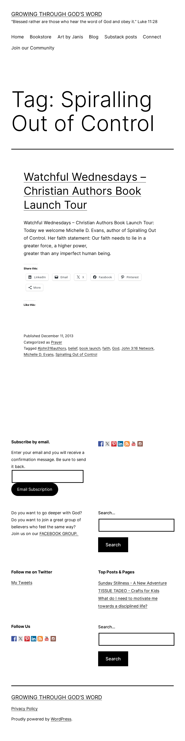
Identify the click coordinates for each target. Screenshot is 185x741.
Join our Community (32, 48)
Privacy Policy (24, 708)
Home (17, 37)
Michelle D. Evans (38, 354)
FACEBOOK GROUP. (59, 533)
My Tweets (21, 582)
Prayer (56, 342)
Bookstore (40, 37)
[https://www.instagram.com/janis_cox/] (140, 443)
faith (106, 348)
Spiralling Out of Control (76, 354)
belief (72, 348)
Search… (106, 512)
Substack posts (120, 37)
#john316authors (52, 348)
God (115, 348)
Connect (152, 37)
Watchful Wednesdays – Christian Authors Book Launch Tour (85, 191)
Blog (93, 37)
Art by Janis (70, 37)
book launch (89, 348)
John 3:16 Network (137, 348)
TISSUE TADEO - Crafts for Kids (128, 590)
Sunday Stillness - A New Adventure (132, 583)
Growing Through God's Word (56, 14)
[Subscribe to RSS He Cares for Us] (127, 443)
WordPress (61, 719)
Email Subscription (34, 489)
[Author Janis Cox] (101, 443)
